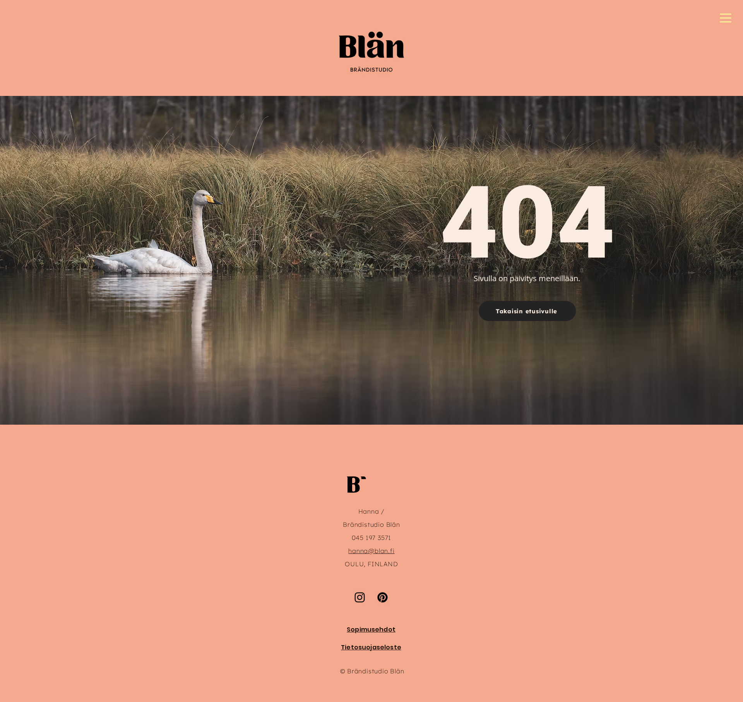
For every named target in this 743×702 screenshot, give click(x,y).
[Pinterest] (382, 597)
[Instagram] (359, 597)
